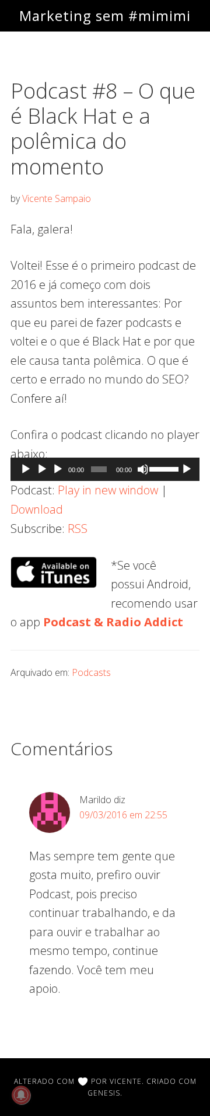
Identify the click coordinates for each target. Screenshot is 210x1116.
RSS (78, 528)
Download (36, 509)
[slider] (163, 468)
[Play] (42, 469)
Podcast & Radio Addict (113, 622)
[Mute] (143, 469)
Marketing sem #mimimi (105, 15)
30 (26, 469)
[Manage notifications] (21, 1095)
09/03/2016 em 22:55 (123, 814)
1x (186, 469)
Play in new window (108, 490)
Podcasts (91, 672)
